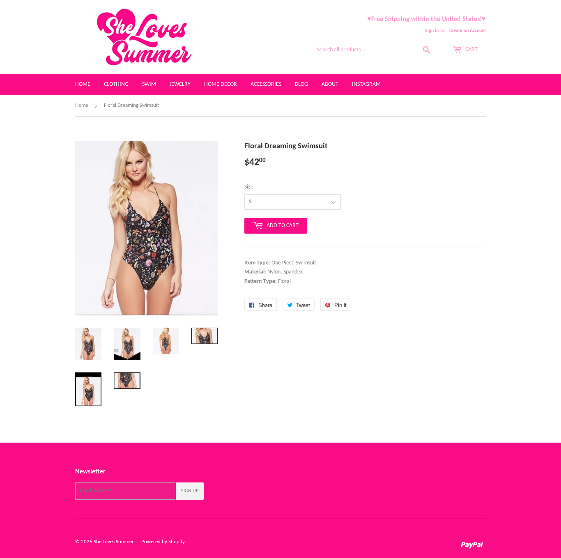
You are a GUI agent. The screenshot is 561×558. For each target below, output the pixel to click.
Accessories (266, 84)
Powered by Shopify (163, 541)
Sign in (432, 30)
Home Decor (220, 84)
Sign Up (189, 491)
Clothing (116, 84)
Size (248, 187)
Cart (471, 49)
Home (82, 84)
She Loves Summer (114, 541)
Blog (301, 84)
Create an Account (467, 30)
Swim (149, 84)
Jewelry (180, 84)
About (330, 84)
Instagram (366, 84)
